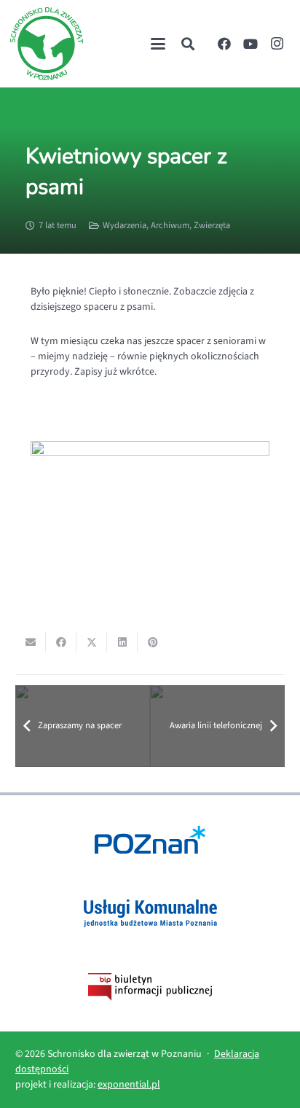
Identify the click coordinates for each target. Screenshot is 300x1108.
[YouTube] (250, 44)
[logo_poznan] (150, 840)
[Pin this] (153, 642)
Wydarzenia (124, 225)
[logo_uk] (150, 913)
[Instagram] (277, 44)
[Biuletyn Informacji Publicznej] (150, 987)
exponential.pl (129, 1084)
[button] (158, 43)
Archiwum (170, 225)
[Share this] (61, 642)
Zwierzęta (212, 225)
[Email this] (30, 642)
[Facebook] (224, 44)
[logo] (46, 43)
